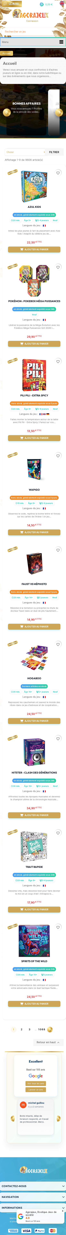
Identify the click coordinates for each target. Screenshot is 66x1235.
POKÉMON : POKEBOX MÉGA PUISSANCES (34, 301)
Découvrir (26, 123)
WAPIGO (34, 489)
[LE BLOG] (5, 4)
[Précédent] (7, 113)
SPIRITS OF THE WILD (34, 961)
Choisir (26, 152)
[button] (45, 4)
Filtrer (54, 152)
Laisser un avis (36, 1089)
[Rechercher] (60, 31)
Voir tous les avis (35, 1083)
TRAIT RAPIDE (34, 866)
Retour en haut (48, 1042)
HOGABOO (34, 678)
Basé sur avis (33, 1221)
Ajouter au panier (37, 249)
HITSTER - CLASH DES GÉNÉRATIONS (34, 772)
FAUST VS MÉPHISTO (34, 584)
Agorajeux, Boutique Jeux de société (41, 1213)
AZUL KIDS (34, 206)
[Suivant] (59, 113)
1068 (42, 1029)
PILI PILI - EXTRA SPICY (34, 395)
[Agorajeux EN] (62, 3)
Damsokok (34, 1103)
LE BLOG (14, 3)
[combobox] (29, 31)
